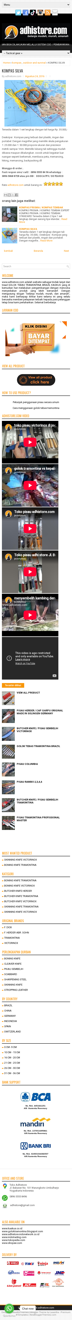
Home (6, 62)
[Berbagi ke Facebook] (16, 195)
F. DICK (8, 927)
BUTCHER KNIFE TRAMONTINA (21, 896)
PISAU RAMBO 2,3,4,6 (29, 781)
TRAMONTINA (12, 937)
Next (66, 250)
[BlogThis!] (9, 195)
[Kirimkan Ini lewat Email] (5, 195)
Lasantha (54, 1312)
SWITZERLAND (12, 1031)
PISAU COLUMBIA (27, 764)
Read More (46, 240)
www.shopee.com (12, 1243)
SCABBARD (10, 974)
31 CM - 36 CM (12, 1073)
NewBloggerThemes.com (43, 1315)
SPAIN (7, 1026)
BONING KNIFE (12, 958)
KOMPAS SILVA (12, 71)
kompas (16, 62)
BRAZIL (8, 1005)
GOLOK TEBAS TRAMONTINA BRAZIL (38, 746)
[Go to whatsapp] (9, 1308)
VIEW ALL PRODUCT (28, 692)
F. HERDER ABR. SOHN (16, 932)
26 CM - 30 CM (12, 1068)
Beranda (38, 250)
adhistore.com (15, 185)
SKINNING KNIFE (13, 984)
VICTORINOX (11, 943)
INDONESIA (10, 1021)
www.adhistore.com (13, 282)
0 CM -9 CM (10, 1047)
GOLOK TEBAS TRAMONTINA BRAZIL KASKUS (34, 284)
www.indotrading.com (14, 1237)
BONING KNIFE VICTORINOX (19, 885)
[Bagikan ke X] (13, 195)
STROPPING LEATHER (16, 989)
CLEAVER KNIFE (13, 963)
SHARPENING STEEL (15, 979)
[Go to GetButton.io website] (9, 1316)
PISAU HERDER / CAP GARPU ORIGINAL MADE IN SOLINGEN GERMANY (40, 712)
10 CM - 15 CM (12, 1052)
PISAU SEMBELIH (13, 969)
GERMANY (10, 1015)
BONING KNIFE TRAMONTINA (20, 864)
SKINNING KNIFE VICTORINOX (20, 859)
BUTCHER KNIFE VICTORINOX (20, 901)
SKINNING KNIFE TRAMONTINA (21, 906)
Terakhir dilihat (13, 685)
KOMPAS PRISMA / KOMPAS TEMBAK (41, 207)
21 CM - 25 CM (12, 1062)
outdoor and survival (34, 62)
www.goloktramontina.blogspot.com (22, 1231)
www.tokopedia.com (13, 1240)
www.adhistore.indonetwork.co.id (20, 1234)
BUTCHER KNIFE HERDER (18, 890)
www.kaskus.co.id (12, 1228)
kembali (8, 250)
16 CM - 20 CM (12, 1057)
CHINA (8, 1010)
